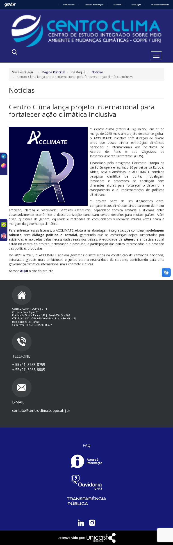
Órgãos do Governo (160, 5)
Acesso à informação (94, 5)
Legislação (136, 5)
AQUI (24, 271)
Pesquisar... (54, 53)
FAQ (87, 445)
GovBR (10, 4)
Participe (117, 5)
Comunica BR (69, 5)
